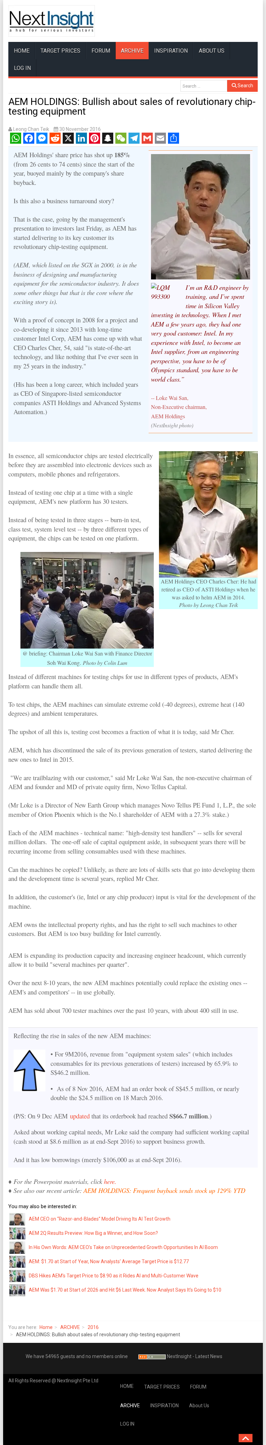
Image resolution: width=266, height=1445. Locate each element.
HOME (21, 50)
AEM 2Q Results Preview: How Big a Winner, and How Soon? (93, 1233)
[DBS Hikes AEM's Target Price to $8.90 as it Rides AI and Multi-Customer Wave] (17, 1275)
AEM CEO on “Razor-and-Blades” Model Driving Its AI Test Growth (99, 1219)
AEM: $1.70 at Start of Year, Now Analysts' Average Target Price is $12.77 (109, 1261)
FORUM (100, 50)
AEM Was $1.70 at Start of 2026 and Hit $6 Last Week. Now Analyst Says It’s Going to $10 (125, 1290)
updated (80, 1116)
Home (46, 1327)
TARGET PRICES (60, 50)
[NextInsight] (51, 21)
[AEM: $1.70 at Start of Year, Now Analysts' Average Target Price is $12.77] (17, 1261)
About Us (211, 50)
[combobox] (203, 86)
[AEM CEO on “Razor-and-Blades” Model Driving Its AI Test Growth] (17, 1219)
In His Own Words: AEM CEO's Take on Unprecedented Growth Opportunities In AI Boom (123, 1247)
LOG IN (22, 68)
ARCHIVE (132, 50)
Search (245, 85)
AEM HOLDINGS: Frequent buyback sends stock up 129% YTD (164, 1190)
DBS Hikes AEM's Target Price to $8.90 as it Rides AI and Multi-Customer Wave (113, 1275)
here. (110, 1181)
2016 (93, 1327)
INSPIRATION (171, 50)
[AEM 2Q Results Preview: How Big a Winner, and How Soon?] (17, 1233)
